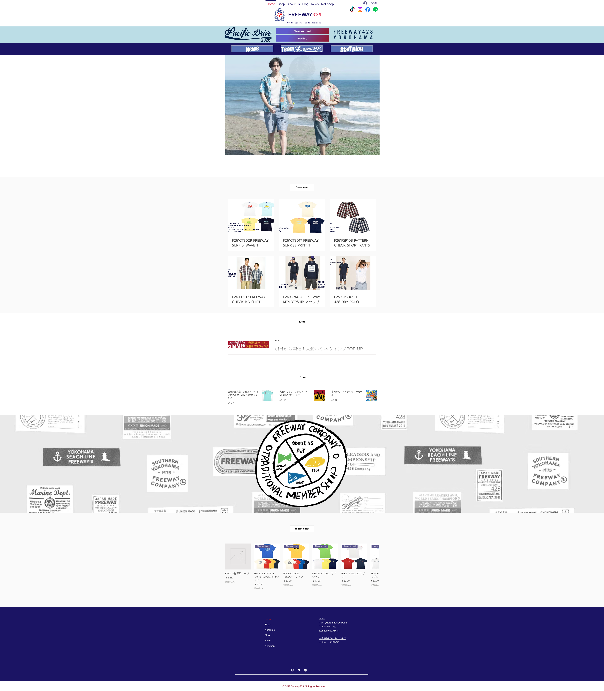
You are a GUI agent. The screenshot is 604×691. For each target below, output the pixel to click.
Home (268, 619)
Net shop (270, 646)
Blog (267, 635)
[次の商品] (375, 556)
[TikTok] (352, 9)
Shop (267, 624)
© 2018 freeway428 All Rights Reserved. (304, 686)
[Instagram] (360, 9)
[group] (302, 566)
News (268, 640)
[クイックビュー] (238, 556)
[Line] (375, 9)
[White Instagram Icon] (292, 670)
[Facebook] (368, 9)
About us (270, 630)
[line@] (305, 670)
